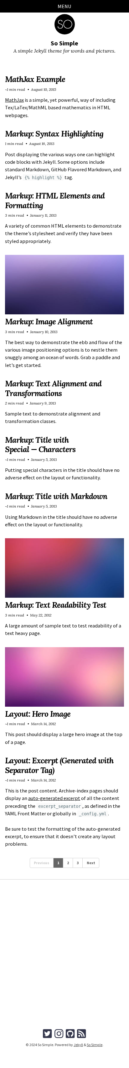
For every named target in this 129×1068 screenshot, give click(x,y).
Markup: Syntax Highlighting (54, 134)
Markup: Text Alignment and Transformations (53, 388)
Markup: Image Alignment (49, 322)
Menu (64, 6)
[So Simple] (64, 24)
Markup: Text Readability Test (55, 605)
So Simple (64, 43)
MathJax (14, 100)
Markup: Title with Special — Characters (40, 444)
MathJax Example (35, 79)
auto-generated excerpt (54, 798)
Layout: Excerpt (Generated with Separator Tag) (59, 765)
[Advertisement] (64, 959)
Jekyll (78, 1044)
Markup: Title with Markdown (56, 496)
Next (91, 862)
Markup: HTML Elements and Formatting (55, 200)
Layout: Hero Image (37, 714)
